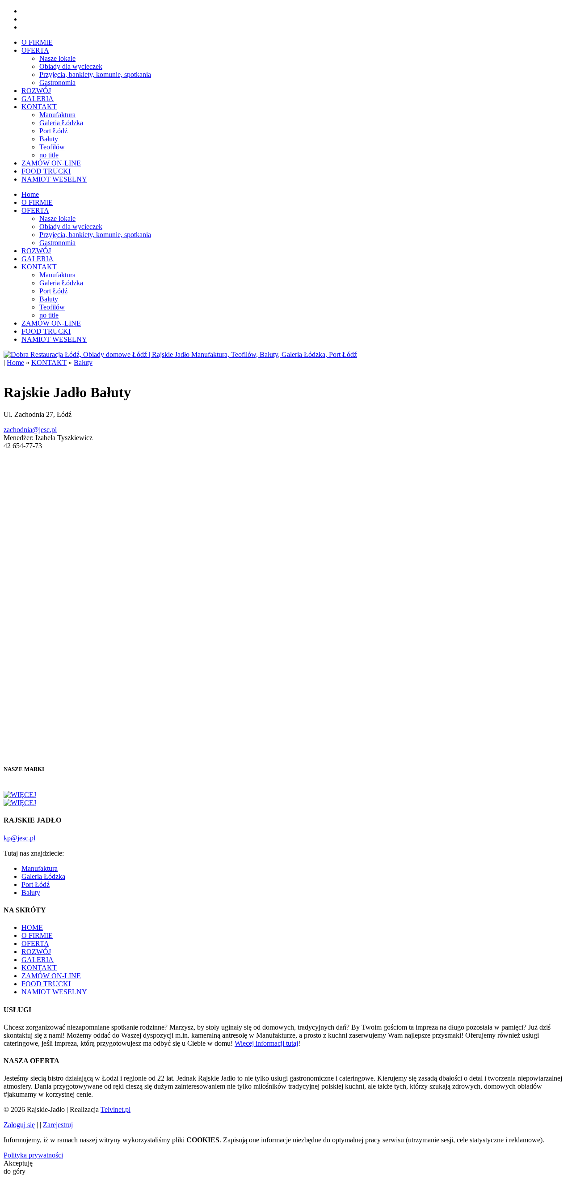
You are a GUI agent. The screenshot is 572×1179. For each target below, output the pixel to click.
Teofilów (52, 147)
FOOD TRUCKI (46, 171)
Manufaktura (57, 115)
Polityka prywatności (33, 1155)
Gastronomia (57, 82)
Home (30, 194)
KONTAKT (39, 106)
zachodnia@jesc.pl (30, 429)
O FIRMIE (37, 42)
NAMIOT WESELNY (54, 179)
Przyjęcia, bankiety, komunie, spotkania (95, 74)
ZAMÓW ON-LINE (51, 163)
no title (49, 155)
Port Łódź (53, 131)
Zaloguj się (19, 1124)
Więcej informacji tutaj (266, 1043)
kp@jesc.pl (19, 838)
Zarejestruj (58, 1124)
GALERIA (37, 98)
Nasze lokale (57, 58)
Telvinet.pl (115, 1109)
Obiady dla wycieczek (70, 66)
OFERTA (35, 50)
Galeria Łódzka (61, 123)
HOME (32, 927)
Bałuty (48, 139)
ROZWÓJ (36, 90)
